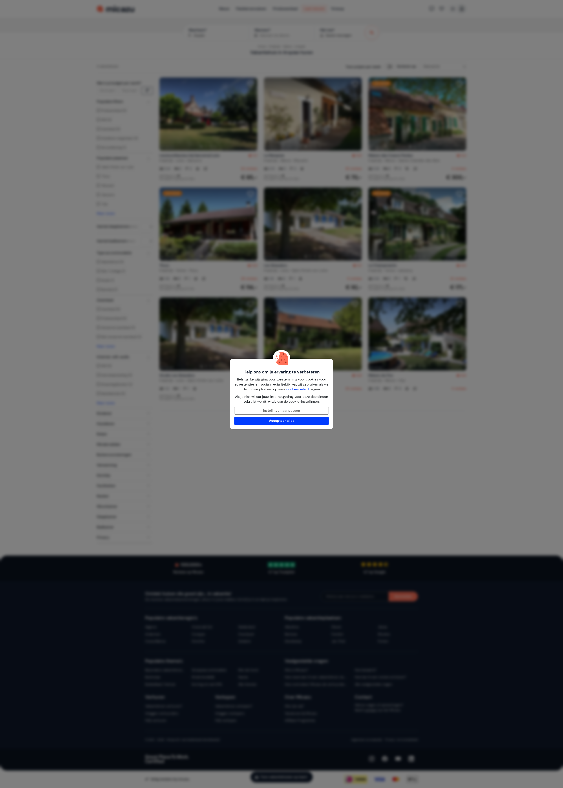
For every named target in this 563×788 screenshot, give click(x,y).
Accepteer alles (281, 421)
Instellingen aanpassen (281, 410)
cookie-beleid (297, 389)
